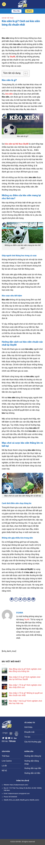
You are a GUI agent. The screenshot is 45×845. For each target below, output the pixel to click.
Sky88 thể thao (8, 18)
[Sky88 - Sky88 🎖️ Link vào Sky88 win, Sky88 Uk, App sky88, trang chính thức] (22, 4)
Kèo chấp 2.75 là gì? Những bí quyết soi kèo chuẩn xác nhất (26, 694)
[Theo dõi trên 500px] (15, 738)
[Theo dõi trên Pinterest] (6, 738)
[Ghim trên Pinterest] (29, 599)
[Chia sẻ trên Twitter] (20, 599)
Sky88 (26, 619)
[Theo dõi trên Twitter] (3, 738)
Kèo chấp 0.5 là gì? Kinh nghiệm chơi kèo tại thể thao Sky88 (24, 678)
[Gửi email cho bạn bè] (25, 599)
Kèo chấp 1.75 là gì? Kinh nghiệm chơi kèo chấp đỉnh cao (25, 686)
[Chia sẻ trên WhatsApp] (12, 599)
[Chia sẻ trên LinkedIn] (33, 599)
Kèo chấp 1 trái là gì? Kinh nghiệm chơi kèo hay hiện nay (25, 702)
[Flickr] (12, 738)
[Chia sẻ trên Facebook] (16, 599)
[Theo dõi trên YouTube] (9, 738)
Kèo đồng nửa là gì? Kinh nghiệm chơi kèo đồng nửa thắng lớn (25, 670)
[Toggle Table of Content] (24, 73)
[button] (4, 4)
